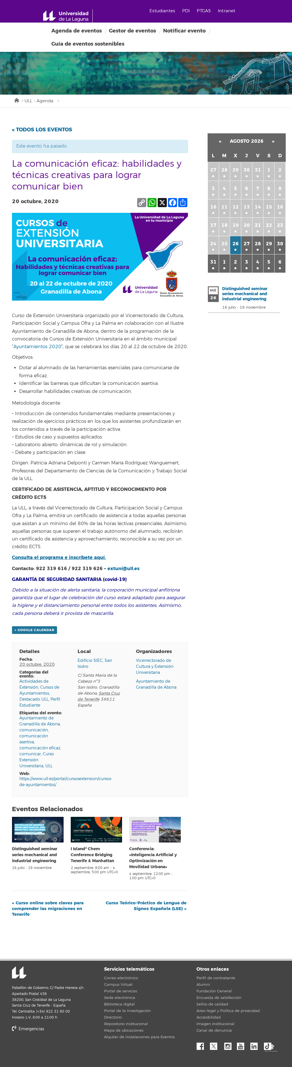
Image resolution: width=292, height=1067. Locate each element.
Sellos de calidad (212, 1004)
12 (235, 207)
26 (235, 244)
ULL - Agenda (39, 101)
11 (224, 207)
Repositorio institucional (126, 1024)
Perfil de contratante (215, 978)
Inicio (16, 100)
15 (269, 207)
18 (224, 225)
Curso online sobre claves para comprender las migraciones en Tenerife (48, 908)
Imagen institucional (215, 1024)
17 (213, 225)
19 (235, 225)
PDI (186, 11)
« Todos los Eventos (42, 129)
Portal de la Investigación (127, 1011)
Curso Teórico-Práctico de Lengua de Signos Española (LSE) (146, 905)
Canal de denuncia (214, 1030)
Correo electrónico (121, 978)
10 (213, 207)
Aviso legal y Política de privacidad (228, 1011)
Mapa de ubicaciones (123, 1030)
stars (55, 1049)
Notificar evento (184, 30)
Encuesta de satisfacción (219, 997)
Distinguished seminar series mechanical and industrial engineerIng (34, 855)
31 (258, 170)
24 (213, 244)
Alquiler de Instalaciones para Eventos (139, 1037)
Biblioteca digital (119, 1004)
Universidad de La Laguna (19, 973)
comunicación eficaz (39, 748)
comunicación (33, 730)
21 (258, 225)
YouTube (243, 1044)
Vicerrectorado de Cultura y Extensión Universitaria (154, 666)
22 (269, 225)
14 (258, 207)
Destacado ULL (33, 699)
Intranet (226, 11)
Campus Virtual (118, 984)
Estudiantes (162, 11)
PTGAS (204, 11)
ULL (48, 766)
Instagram (229, 1044)
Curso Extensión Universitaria (36, 760)
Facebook (202, 1044)
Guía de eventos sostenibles (87, 43)
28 (224, 170)
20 (247, 225)
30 (247, 170)
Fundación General (214, 991)
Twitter (216, 1044)
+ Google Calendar (34, 630)
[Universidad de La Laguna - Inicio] (68, 16)
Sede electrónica (119, 997)
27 (213, 170)
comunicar (30, 754)
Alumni (203, 984)
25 (224, 244)
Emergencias (30, 1029)
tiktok (269, 1044)
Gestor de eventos (132, 30)
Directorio (113, 1017)
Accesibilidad (208, 1017)
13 (247, 207)
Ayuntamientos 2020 (37, 347)
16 (280, 207)
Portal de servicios (120, 991)
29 (235, 170)
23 (280, 225)
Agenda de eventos (76, 30)
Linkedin (256, 1044)
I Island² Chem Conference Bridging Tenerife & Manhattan (92, 855)
